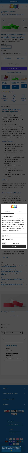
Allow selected (16, 243)
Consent (7, 211)
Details (20, 211)
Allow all (14, 246)
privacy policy (16, 230)
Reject (3, 243)
